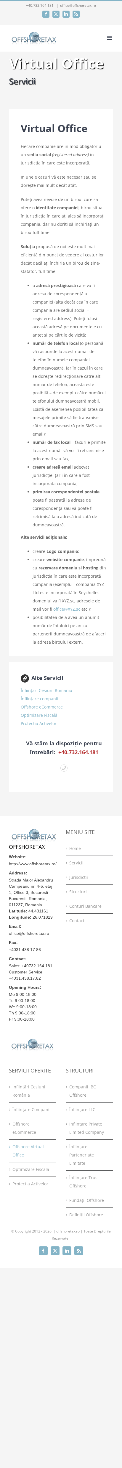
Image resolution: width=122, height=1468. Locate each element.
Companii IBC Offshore (82, 1091)
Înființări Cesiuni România (46, 690)
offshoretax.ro (68, 1231)
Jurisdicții (78, 877)
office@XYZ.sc (66, 609)
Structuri (78, 891)
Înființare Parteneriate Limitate (81, 1155)
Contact (76, 920)
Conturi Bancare (85, 906)
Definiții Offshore (86, 1214)
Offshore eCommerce (42, 707)
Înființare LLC (82, 1109)
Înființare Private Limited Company (86, 1128)
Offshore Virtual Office (28, 1151)
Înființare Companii (31, 1109)
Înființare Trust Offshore (84, 1182)
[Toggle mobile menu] (110, 38)
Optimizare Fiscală (39, 715)
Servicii (76, 863)
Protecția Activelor (39, 723)
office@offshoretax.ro (78, 5)
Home (75, 848)
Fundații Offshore (86, 1200)
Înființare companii (39, 698)
